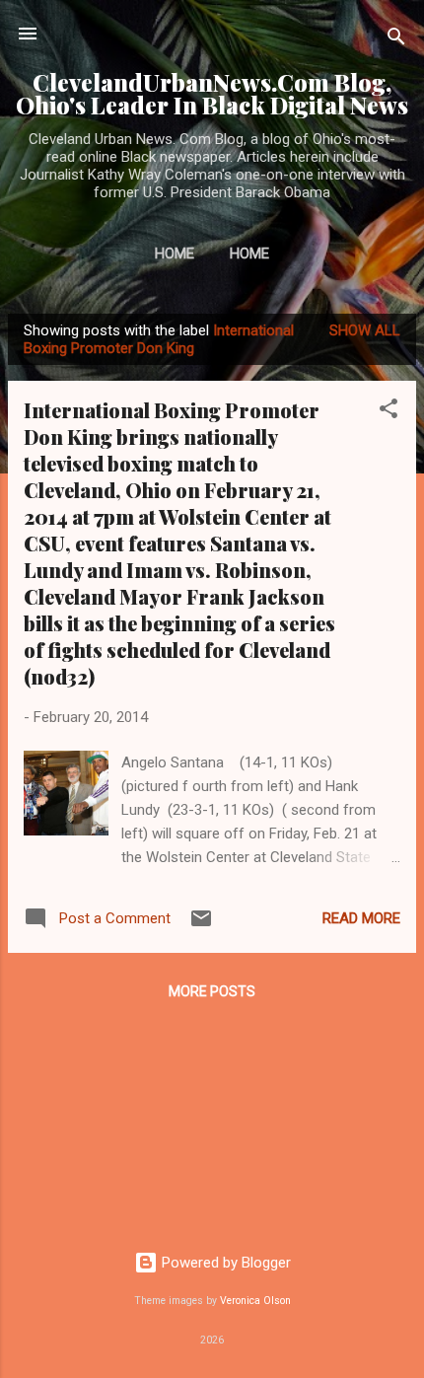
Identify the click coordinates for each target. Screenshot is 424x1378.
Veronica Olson (255, 1300)
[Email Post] (201, 925)
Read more (361, 918)
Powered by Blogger (224, 1262)
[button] (388, 412)
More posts (212, 991)
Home (174, 253)
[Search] (396, 40)
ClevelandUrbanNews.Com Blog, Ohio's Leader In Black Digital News (212, 93)
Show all (364, 330)
